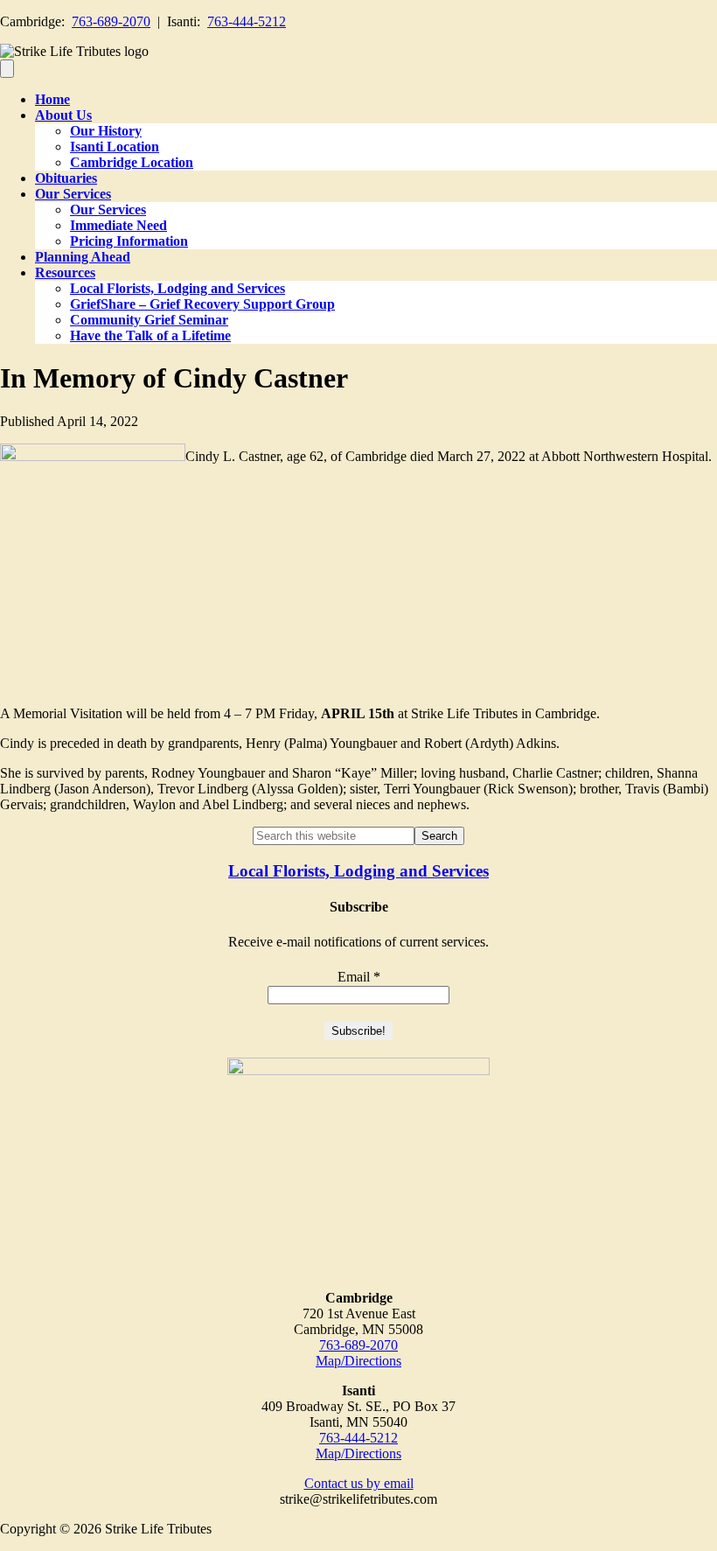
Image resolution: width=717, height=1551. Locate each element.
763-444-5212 (246, 21)
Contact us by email (359, 1483)
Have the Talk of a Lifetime (150, 335)
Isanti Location (114, 146)
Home (52, 99)
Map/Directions (358, 1360)
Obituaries (66, 178)
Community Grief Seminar (149, 319)
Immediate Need (118, 225)
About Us (63, 115)
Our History (106, 130)
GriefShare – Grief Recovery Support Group (202, 304)
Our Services (73, 193)
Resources (65, 272)
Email (359, 976)
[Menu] (7, 68)
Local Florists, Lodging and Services (177, 288)
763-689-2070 (111, 21)
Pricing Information (129, 241)
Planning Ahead (82, 256)
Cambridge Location (131, 162)
